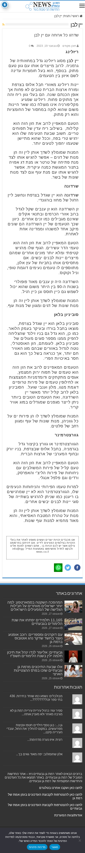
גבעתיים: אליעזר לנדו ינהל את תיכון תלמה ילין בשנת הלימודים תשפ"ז (34, 654)
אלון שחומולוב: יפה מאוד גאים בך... (39, 754)
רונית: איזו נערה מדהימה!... (44, 739)
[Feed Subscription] (3, 24)
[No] (80, 840)
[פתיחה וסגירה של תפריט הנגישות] (4, 4)
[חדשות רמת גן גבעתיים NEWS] (42, 6)
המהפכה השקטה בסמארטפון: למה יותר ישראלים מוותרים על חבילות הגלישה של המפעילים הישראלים (34, 606)
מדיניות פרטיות (37, 847)
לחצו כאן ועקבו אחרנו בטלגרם (60, 787)
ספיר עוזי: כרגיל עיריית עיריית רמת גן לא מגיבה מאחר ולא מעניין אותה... (36, 712)
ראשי (76, 16)
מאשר (54, 847)
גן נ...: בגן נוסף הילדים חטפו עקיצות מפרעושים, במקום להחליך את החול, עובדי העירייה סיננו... (34, 728)
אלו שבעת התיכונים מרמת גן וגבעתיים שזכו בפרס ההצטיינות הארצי (38, 670)
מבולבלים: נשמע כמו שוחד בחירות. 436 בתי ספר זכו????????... (36, 697)
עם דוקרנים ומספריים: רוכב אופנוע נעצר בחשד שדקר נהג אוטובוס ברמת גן (35, 638)
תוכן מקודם (69, 45)
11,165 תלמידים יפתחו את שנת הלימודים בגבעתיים (37, 622)
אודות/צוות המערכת (68, 815)
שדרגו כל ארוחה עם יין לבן (56, 35)
